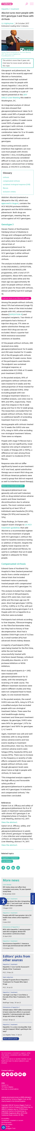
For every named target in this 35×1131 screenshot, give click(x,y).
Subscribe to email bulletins (10, 1089)
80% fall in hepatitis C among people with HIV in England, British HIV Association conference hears (16, 931)
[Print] (18, 868)
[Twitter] (8, 868)
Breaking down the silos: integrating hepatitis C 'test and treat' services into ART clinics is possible (16, 903)
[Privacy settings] (3, 1127)
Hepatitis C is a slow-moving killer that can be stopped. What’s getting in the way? (17, 1029)
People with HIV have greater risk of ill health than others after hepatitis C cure (17, 917)
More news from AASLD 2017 (12, 486)
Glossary (7, 173)
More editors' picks (10, 1038)
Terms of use (5, 1126)
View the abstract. (9, 822)
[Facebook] (3, 868)
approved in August (10, 203)
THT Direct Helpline (7, 1087)
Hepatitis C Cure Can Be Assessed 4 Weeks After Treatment (16, 968)
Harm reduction (8, 977)
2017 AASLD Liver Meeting (14, 96)
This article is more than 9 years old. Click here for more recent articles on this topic (17, 63)
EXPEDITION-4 (15, 314)
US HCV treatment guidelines (16, 526)
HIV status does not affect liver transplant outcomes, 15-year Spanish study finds (17, 889)
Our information (6, 1122)
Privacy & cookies (6, 1124)
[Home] (9, 4)
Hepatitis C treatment (10, 9)
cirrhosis (6, 177)
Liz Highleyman (7, 23)
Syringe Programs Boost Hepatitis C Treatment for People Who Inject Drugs (16, 982)
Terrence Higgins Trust (8, 1128)
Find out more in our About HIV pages (15, 298)
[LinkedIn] (13, 868)
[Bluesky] (7, 1074)
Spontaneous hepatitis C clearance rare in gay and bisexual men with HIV (16, 944)
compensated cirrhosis (11, 181)
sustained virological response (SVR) (16, 184)
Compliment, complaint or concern (12, 1120)
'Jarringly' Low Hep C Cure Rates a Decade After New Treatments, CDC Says (16, 997)
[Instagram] (24, 1074)
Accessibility (5, 1118)
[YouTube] (20, 1074)
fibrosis (5, 188)
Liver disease (6, 861)
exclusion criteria (9, 192)
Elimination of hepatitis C (11, 927)
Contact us (4, 1085)
